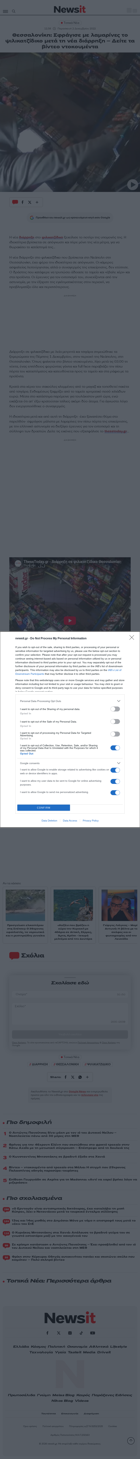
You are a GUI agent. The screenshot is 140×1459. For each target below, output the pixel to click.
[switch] (115, 709)
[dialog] (70, 729)
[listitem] (70, 701)
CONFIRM (43, 807)
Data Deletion (49, 820)
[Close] (132, 638)
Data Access (70, 820)
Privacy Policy (91, 820)
